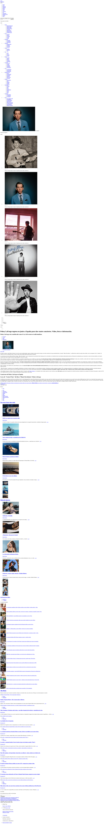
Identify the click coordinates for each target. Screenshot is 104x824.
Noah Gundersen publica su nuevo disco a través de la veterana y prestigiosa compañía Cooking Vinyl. (24, 611)
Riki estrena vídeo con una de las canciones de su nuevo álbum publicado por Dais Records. (20, 785)
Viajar (4, 9)
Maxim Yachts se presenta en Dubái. (11, 456)
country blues (5, 392)
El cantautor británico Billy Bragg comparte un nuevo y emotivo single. (19, 637)
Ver (3, 12)
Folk (3, 388)
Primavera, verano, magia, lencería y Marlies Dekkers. (15, 573)
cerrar (1, 134)
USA (3, 398)
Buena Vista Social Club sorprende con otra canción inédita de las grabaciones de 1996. (22, 662)
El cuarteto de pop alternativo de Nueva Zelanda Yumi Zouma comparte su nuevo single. (20, 774)
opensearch (2, 18)
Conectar (4, 11)
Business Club (5, 14)
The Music (2, 1)
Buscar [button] (12, 19)
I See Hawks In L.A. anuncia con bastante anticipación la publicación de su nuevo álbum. (22, 684)
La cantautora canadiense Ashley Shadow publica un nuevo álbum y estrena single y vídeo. (22, 607)
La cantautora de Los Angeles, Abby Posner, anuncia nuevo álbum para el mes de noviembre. (22, 641)
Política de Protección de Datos (8, 811)
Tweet (4, 337)
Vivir (3, 10)
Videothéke (9, 94)
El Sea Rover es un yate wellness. (10, 475)
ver (47, 422)
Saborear (4, 7)
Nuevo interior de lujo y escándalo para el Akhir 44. (14, 437)
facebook (4, 336)
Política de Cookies (6, 812)
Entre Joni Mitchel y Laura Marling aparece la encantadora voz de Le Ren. (19, 615)
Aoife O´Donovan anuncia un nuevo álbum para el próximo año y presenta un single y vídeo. (22, 632)
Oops (3, 16)
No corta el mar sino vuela (7, 402)
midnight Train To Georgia (9, 18)
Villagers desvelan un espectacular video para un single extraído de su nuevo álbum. (21, 620)
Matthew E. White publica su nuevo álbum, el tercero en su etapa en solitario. (20, 628)
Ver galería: (6, 349)
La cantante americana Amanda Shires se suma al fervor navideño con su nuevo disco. (19, 731)
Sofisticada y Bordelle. (7, 515)
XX (3, 399)
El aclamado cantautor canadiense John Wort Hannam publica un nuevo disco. (20, 624)
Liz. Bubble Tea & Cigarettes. (7, 720)
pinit (3, 338)
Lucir (3, 5)
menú (1, 2)
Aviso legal (5, 815)
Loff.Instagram (5, 597)
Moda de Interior (5, 500)
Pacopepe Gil (2, 733)
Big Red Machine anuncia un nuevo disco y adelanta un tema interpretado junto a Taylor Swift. (23, 679)
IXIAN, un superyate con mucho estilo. (11, 418)
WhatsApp (4, 339)
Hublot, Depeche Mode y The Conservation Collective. (12, 699)
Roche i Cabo (7, 807)
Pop (3, 717)
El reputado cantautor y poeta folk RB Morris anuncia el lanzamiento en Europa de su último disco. (23, 671)
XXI (3, 400)
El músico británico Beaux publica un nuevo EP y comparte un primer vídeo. (17, 763)
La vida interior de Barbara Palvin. (10, 554)
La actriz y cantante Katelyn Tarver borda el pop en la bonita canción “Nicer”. (17, 742)
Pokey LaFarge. (32, 371)
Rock (3, 749)
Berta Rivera (5, 420)
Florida (4, 393)
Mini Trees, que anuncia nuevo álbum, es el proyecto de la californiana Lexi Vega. (21, 654)
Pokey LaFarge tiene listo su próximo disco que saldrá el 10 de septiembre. (19, 688)
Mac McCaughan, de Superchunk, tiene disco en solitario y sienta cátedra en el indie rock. (20, 752)
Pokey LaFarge (5, 396)
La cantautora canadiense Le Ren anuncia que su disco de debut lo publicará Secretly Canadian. (23, 645)
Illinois (4, 395)
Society (4, 15)
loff (1, 0)
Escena (4, 707)
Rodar (4, 8)
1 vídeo (2, 351)
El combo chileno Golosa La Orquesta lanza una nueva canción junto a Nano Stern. (21, 658)
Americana (4, 391)
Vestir (4, 4)
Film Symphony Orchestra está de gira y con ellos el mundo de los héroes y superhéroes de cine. (21, 710)
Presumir (4, 6)
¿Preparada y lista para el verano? (10, 535)
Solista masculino (6, 397)
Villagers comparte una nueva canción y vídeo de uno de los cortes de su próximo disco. (22, 675)
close (1, 22)
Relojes (4, 696)
